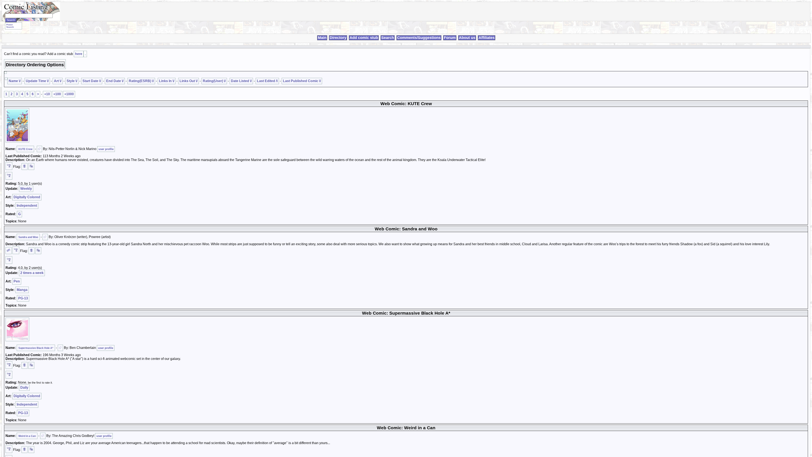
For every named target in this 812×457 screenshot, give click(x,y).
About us (467, 38)
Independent (27, 205)
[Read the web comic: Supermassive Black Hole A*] (60, 348)
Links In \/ (166, 81)
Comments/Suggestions (419, 38)
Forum (450, 38)
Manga (22, 290)
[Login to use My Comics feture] (8, 166)
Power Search (10, 25)
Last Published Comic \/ (302, 81)
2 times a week (32, 273)
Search (387, 38)
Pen (17, 281)
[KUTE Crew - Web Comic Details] (17, 125)
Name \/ (15, 81)
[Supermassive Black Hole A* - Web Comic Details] (17, 329)
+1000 (69, 94)
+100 (57, 94)
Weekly (26, 188)
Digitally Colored (27, 197)
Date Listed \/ (241, 81)
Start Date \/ (91, 81)
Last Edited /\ (267, 81)
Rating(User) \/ (214, 81)
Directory (338, 38)
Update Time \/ (37, 81)
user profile (106, 149)
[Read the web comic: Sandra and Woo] (45, 237)
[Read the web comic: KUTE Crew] (39, 149)
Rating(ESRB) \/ (141, 81)
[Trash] (24, 166)
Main (322, 38)
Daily (24, 387)
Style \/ (72, 81)
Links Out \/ (189, 81)
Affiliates (487, 38)
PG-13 (23, 298)
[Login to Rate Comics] (8, 176)
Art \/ (57, 81)
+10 (47, 94)
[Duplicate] (31, 166)
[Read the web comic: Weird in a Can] (42, 436)
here (78, 54)
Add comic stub (364, 38)
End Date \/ (114, 81)
